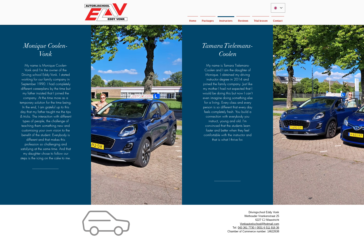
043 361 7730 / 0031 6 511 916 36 (258, 227)
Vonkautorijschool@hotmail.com (259, 223)
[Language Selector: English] (278, 8)
